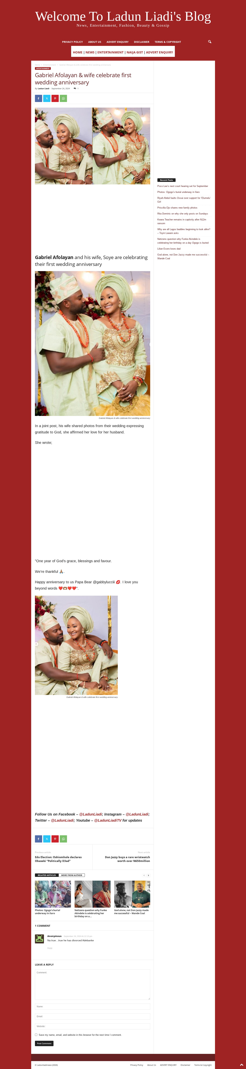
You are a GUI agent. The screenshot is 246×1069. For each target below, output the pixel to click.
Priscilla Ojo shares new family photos (177, 207)
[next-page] (148, 875)
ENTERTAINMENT (110, 52)
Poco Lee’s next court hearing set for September (182, 186)
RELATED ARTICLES (47, 875)
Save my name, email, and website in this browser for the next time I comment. (80, 1035)
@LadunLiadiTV (107, 820)
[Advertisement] (92, 193)
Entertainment (49, 65)
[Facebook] (38, 98)
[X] (46, 98)
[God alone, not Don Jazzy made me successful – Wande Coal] (132, 894)
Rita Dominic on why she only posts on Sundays (182, 213)
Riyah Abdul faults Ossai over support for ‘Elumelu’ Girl (184, 200)
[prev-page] (144, 875)
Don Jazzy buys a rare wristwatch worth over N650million (127, 859)
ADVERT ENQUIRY (118, 42)
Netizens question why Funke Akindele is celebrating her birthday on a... (91, 913)
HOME (77, 52)
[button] (210, 42)
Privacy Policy (72, 42)
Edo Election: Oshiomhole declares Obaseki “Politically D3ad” (58, 859)
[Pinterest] (55, 98)
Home (37, 65)
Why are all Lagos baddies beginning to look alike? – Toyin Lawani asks (183, 231)
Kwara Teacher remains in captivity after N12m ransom (181, 221)
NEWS (90, 52)
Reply (49, 948)
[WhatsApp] (63, 98)
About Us (94, 42)
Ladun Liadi (43, 88)
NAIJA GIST (135, 52)
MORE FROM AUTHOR (71, 875)
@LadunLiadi (90, 814)
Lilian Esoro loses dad (168, 248)
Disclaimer (141, 42)
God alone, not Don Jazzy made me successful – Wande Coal (131, 912)
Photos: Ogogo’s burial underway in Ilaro (47, 912)
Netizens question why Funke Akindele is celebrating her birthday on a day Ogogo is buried (183, 241)
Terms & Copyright (168, 42)
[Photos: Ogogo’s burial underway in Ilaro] (53, 894)
